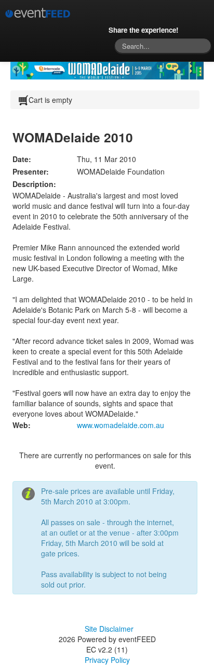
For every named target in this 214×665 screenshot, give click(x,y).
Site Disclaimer (109, 628)
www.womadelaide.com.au (120, 425)
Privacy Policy (107, 660)
